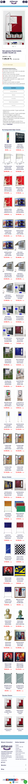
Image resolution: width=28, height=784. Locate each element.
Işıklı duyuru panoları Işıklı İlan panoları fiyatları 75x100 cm (20, 276)
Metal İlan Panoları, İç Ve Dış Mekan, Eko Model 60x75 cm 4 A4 (20, 319)
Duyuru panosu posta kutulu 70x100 (20, 712)
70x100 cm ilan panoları (20, 730)
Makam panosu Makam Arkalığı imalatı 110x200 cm (20, 666)
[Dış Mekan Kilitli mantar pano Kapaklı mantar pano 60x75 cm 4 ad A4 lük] (8, 459)
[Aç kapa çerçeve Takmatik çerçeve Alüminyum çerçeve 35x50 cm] (20, 678)
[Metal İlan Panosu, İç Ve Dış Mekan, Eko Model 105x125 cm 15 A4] (20, 288)
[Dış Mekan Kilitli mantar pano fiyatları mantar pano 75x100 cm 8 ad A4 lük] (20, 438)
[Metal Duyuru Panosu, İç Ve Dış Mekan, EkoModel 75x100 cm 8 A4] (8, 309)
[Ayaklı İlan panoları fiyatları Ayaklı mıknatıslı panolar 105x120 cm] (8, 159)
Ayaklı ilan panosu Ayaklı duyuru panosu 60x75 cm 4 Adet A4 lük (20, 426)
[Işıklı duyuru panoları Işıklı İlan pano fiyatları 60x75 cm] (8, 288)
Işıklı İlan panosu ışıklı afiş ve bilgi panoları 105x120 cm (8, 276)
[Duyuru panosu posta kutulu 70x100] (20, 703)
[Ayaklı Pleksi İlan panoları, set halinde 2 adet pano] (20, 374)
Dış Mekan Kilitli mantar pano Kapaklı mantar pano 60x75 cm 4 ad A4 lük (8, 470)
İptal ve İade (18, 754)
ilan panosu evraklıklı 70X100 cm (8, 712)
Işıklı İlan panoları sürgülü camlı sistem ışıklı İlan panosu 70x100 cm (8, 254)
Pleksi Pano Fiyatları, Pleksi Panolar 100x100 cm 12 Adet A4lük (20, 147)
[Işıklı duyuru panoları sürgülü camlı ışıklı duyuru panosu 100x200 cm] (20, 202)
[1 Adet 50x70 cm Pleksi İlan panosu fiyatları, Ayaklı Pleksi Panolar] (20, 395)
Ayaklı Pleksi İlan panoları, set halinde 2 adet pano (20, 383)
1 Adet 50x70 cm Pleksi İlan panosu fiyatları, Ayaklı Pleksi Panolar (20, 405)
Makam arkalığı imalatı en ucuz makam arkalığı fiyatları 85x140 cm (8, 667)
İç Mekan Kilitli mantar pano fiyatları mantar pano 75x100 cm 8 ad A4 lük (8, 448)
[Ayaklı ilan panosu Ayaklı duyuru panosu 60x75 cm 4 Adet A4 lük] (20, 417)
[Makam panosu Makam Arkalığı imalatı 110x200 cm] (20, 656)
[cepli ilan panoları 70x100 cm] (8, 721)
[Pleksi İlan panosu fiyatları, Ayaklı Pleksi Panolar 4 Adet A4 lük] (8, 395)
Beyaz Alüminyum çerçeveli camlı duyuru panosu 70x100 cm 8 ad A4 (20, 362)
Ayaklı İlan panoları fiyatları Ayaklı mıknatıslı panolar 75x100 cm (20, 168)
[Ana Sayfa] (14, 2)
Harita (3, 762)
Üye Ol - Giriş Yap (19, 746)
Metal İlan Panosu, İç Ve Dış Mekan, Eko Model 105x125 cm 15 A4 (20, 297)
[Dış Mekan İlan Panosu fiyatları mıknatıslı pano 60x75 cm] (8, 374)
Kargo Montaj (13, 91)
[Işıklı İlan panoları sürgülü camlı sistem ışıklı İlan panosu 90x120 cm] (20, 223)
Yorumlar (13, 98)
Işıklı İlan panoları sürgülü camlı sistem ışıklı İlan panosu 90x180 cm (8, 233)
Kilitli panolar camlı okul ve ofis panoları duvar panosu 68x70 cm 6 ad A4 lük (20, 190)
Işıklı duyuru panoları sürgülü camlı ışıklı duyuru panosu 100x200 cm (20, 212)
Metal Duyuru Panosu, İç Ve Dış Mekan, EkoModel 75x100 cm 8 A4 (8, 319)
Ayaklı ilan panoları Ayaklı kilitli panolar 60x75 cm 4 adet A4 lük (8, 426)
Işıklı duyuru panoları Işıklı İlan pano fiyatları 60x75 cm (8, 297)
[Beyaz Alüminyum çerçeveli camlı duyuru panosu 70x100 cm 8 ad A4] (20, 352)
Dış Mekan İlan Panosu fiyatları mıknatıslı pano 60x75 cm (8, 383)
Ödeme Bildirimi (19, 751)
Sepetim (17, 748)
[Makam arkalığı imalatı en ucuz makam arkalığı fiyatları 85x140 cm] (8, 656)
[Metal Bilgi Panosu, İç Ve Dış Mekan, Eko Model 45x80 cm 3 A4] (8, 331)
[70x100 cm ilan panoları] (20, 721)
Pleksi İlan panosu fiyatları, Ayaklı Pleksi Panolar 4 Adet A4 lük (8, 405)
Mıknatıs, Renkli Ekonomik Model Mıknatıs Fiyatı (7, 146)
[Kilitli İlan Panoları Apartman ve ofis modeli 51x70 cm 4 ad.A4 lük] (8, 202)
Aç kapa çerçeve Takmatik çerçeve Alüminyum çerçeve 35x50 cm (20, 688)
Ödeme (13, 95)
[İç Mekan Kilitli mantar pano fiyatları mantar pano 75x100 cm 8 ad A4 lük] (8, 438)
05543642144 (4, 760)
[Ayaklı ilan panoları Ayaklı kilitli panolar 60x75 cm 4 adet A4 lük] (8, 417)
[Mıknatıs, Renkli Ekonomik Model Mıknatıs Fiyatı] (8, 137)
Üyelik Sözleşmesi (19, 756)
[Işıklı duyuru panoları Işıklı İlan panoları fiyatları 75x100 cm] (20, 266)
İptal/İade (13, 87)
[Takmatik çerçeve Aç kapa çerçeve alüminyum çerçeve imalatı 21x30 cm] (8, 678)
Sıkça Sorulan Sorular (20, 753)
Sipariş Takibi (18, 749)
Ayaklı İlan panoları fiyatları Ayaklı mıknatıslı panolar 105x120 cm (8, 168)
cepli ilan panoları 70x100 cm (8, 730)
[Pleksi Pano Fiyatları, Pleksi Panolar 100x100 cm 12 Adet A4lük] (20, 137)
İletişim (13, 105)
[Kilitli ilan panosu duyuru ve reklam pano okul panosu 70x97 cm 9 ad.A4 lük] (8, 180)
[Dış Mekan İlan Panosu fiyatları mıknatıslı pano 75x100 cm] (8, 352)
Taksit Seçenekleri (13, 102)
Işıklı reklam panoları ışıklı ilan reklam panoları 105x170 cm (20, 254)
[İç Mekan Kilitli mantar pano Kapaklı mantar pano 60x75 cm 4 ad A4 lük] (20, 459)
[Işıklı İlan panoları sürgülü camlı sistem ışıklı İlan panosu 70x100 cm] (8, 245)
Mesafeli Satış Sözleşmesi (21, 759)
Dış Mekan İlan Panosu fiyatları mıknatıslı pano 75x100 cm (8, 362)
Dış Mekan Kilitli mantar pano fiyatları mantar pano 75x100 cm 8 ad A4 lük (20, 448)
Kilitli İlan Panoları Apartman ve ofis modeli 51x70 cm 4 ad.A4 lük (8, 211)
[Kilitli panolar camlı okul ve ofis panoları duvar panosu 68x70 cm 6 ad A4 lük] (20, 180)
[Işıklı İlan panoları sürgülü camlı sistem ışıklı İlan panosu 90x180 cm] (8, 223)
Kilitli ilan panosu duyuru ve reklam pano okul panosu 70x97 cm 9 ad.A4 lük (8, 190)
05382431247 (4, 758)
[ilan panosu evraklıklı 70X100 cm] (8, 703)
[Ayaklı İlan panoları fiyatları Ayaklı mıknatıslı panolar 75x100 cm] (20, 159)
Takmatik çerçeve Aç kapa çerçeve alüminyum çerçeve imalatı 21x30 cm (8, 688)
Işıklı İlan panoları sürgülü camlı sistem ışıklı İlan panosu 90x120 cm (20, 233)
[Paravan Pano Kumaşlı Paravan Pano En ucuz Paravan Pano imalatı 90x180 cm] (8, 549)
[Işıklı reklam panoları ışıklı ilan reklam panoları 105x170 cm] (20, 245)
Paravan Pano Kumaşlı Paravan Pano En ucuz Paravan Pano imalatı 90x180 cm (8, 559)
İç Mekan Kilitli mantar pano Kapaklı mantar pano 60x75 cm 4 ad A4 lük (20, 470)
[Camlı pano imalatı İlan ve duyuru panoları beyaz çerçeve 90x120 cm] (20, 331)
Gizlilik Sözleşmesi (20, 757)
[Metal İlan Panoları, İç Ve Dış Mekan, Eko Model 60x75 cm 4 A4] (20, 309)
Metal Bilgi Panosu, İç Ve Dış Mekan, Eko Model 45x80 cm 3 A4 (8, 340)
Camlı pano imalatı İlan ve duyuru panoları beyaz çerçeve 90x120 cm (20, 341)
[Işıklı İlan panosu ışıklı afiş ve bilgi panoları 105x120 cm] (8, 266)
